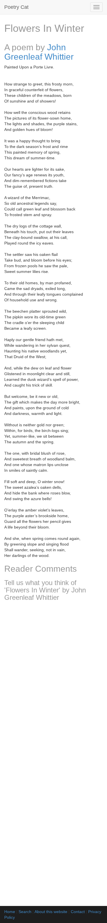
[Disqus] (53, 681)
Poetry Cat (16, 7)
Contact (78, 911)
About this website (51, 911)
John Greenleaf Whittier (39, 52)
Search (25, 911)
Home (9, 911)
